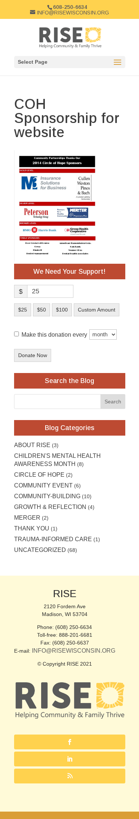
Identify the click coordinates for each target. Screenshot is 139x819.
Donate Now (32, 355)
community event (43, 485)
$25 (22, 310)
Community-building (47, 496)
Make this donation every (55, 334)
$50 (41, 310)
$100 (62, 310)
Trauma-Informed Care (53, 539)
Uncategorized (40, 550)
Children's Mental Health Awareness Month (57, 460)
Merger (27, 518)
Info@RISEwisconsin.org (73, 650)
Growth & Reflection (50, 507)
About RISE (32, 445)
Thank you (31, 528)
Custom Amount (96, 310)
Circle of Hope (39, 475)
